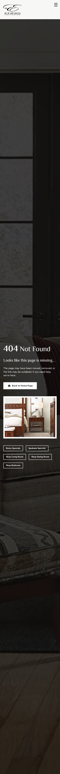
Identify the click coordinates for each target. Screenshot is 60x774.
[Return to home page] (12, 10)
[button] (20, 385)
